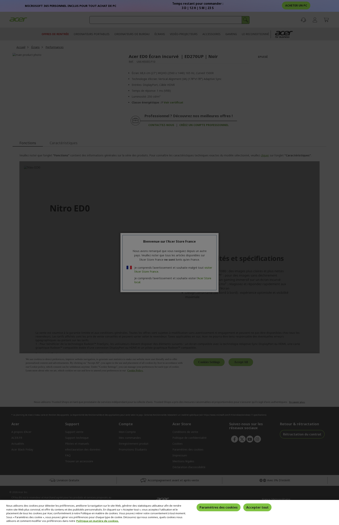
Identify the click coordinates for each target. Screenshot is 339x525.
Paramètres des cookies (219, 507)
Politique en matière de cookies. (97, 521)
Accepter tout (257, 507)
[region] (169, 512)
